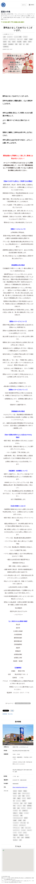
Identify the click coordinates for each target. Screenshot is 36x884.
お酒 (4, 36)
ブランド (5, 39)
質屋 (20, 44)
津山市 (13, 41)
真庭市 (24, 41)
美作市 (29, 41)
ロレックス (19, 39)
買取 (16, 44)
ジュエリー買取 (17, 36)
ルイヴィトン (12, 39)
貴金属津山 (10, 44)
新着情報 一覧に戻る (8, 714)
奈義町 (30, 39)
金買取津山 (5, 46)
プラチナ (25, 36)
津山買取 (19, 41)
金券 (27, 44)
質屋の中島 (5, 11)
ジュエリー (9, 36)
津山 (9, 41)
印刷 (12, 710)
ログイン (24, 4)
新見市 (4, 41)
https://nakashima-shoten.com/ (22, 703)
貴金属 (4, 44)
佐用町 (25, 39)
